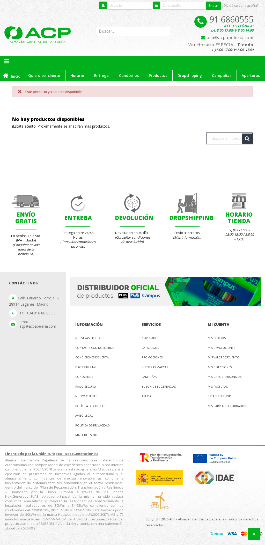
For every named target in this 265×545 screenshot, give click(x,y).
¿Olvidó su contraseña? (240, 5)
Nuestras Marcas (155, 367)
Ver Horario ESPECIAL (220, 45)
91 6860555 (231, 19)
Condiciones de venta (92, 357)
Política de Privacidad (92, 425)
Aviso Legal (84, 415)
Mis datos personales (224, 377)
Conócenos (84, 377)
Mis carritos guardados (227, 406)
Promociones (152, 357)
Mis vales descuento (223, 357)
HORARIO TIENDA (239, 217)
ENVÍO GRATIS (26, 217)
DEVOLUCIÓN (134, 218)
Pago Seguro (85, 386)
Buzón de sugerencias (159, 386)
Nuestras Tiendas (88, 338)
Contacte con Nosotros (94, 348)
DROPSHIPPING (191, 218)
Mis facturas (218, 386)
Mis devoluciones (221, 348)
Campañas (149, 377)
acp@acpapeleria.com (229, 37)
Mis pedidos (217, 338)
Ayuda (146, 396)
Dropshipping (86, 367)
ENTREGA (78, 218)
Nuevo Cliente (86, 396)
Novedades (150, 338)
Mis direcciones (220, 367)
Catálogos (150, 348)
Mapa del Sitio (86, 435)
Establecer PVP (219, 396)
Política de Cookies (90, 406)
